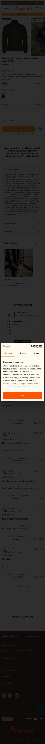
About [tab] (37, 353)
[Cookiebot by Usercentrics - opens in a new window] (31, 346)
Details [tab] (23, 353)
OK (22, 395)
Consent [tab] (8, 353)
